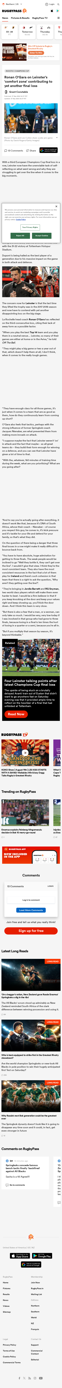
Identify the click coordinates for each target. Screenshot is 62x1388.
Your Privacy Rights (30, 227)
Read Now (16, 714)
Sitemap (7, 1311)
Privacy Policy (9, 1344)
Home (5, 1282)
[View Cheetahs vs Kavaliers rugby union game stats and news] (9, 31)
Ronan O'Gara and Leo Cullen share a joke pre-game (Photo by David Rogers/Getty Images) (28, 139)
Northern (35, 1305)
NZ (32, 1323)
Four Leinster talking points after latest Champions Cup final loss (30, 683)
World (34, 1317)
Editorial (35, 1359)
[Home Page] (14, 11)
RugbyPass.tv (37, 1288)
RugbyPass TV (40, 17)
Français (35, 1329)
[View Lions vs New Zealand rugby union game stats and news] (27, 31)
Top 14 (33, 332)
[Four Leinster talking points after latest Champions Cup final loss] (31, 657)
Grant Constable (18, 91)
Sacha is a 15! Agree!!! (18, 1176)
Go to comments (16, 1185)
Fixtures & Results (20, 17)
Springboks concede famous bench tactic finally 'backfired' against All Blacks (23, 1168)
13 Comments (15, 150)
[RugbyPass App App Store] (20, 1256)
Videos (6, 1306)
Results (6, 1294)
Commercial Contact (37, 1352)
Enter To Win (36, 52)
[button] (59, 18)
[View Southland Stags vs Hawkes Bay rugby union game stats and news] (45, 31)
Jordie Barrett (32, 588)
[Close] (56, 206)
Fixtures (6, 1288)
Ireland (15, 576)
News (5, 17)
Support (34, 1344)
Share (33, 150)
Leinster (30, 303)
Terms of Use (9, 1350)
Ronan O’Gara (37, 319)
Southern (35, 1311)
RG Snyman (52, 588)
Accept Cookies (41, 236)
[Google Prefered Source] (47, 150)
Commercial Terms (11, 1362)
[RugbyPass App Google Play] (42, 1256)
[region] (31, 223)
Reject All (20, 236)
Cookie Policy (9, 1356)
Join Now (35, 1282)
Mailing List (36, 1294)
